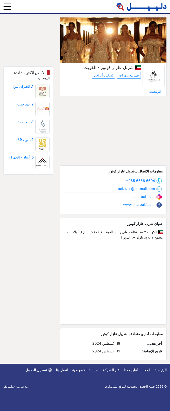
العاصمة (25, 122)
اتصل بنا (62, 370)
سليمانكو (9, 386)
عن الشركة (111, 370)
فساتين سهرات (129, 75)
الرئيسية (155, 91)
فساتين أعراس (103, 75)
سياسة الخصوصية (85, 370)
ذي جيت (25, 104)
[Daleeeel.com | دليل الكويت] (141, 6)
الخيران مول (23, 86)
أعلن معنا (131, 370)
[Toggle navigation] (7, 6)
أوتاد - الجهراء (21, 157)
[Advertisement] (113, 131)
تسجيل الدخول (36, 370)
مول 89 (25, 139)
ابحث (146, 370)
